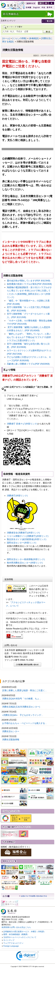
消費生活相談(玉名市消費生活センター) (21, 707)
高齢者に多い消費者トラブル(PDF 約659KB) (28, 364)
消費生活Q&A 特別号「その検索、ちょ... (22, 698)
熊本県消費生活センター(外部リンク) (25, 562)
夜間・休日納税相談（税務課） (16, 934)
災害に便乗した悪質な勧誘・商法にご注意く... (24, 690)
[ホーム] (6, 38)
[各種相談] (34, 38)
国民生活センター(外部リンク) (21, 542)
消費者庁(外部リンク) (17, 495)
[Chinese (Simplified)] (43, 7)
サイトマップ (8, 940)
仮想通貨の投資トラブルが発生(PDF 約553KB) (29, 284)
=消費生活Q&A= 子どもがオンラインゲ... (23, 715)
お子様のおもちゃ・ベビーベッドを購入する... (24, 723)
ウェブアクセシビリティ (13, 943)
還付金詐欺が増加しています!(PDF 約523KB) (28, 280)
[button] (27, 956)
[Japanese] (28, 7)
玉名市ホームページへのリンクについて (19, 937)
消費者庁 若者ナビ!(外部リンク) (22, 423)
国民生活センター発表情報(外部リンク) (26, 559)
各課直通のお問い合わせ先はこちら (16, 927)
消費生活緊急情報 (11, 739)
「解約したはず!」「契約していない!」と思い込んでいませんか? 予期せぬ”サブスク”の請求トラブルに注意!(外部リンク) (29, 337)
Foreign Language (11, 946)
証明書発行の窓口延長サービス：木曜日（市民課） (24, 932)
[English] (36, 7)
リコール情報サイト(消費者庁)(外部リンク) (27, 536)
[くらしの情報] (19, 38)
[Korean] (49, 7)
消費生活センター (11, 731)
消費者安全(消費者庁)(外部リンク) (23, 532)
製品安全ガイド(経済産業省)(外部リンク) (26, 539)
